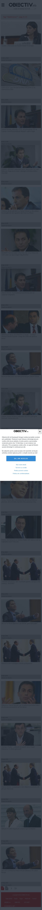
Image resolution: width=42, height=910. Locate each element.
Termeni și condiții (21, 467)
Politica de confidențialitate (21, 473)
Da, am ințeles (21, 458)
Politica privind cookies (21, 470)
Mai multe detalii (21, 464)
